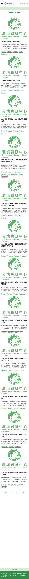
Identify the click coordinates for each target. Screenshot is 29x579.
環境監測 (16, 294)
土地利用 (4, 215)
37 (23, 492)
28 (14, 492)
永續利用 (11, 172)
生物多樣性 (4, 177)
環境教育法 (17, 446)
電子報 (21, 3)
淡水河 (3, 131)
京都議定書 (10, 256)
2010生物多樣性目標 (12, 174)
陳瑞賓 (3, 51)
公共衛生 (22, 370)
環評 (3, 484)
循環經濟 (4, 408)
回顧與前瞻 (4, 54)
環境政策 (4, 294)
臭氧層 (20, 51)
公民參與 (14, 484)
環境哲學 (4, 90)
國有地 (16, 332)
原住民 (22, 90)
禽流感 (10, 370)
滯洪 (20, 215)
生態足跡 (21, 174)
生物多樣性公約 (18, 172)
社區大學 (16, 131)
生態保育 (4, 174)
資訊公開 (4, 487)
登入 (27, 3)
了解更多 (3, 577)
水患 (16, 215)
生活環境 (4, 93)
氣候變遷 (9, 51)
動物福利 (4, 134)
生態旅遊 (10, 90)
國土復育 (10, 294)
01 (5, 492)
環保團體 (15, 51)
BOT (21, 332)
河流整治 (4, 218)
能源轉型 (10, 408)
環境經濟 (16, 408)
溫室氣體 (17, 256)
